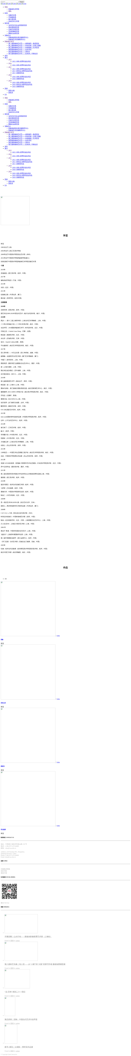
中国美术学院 (5, 869)
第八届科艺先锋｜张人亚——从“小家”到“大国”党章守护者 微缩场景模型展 (35, 964)
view (58, 635)
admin (18, 940)
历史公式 (3, 702)
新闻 (12, 940)
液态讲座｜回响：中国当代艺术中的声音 (21, 1019)
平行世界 (3, 829)
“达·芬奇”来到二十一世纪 (15, 992)
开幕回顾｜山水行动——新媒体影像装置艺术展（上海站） (28, 937)
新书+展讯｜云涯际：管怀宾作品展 (19, 1047)
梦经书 (3, 766)
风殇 (2, 639)
